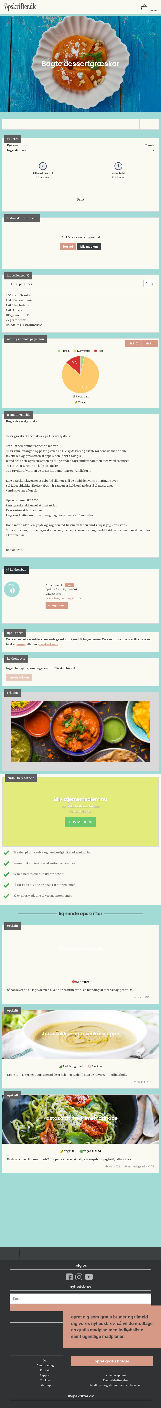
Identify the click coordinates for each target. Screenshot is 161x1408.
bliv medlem (89, 247)
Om (45, 1360)
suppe (21, 644)
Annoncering (45, 1365)
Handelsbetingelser (116, 1380)
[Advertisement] (80, 735)
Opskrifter (20, 7)
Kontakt (45, 1370)
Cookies (45, 1380)
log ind (68, 247)
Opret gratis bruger (112, 1361)
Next (150, 731)
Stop (5, 731)
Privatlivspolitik (116, 1375)
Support (45, 1375)
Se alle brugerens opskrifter (63, 598)
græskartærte (48, 644)
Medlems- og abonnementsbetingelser (116, 1385)
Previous (11, 731)
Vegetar (82, 402)
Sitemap (45, 1385)
